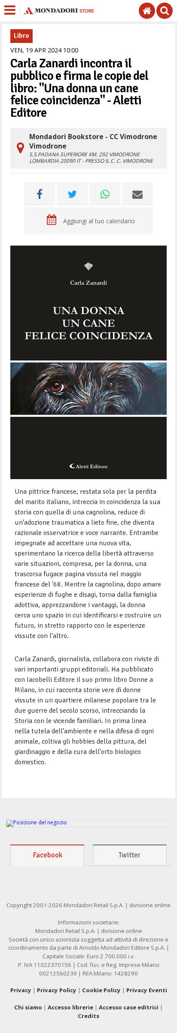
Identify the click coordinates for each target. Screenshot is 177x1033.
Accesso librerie (70, 1007)
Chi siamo (28, 1007)
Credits (88, 1016)
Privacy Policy (56, 990)
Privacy (20, 990)
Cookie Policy (101, 990)
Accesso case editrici (129, 1007)
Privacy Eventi (146, 990)
